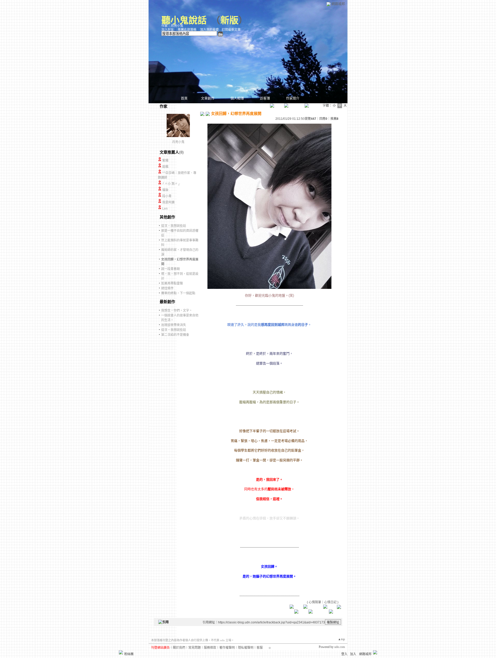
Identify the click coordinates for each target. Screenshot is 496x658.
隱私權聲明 (245, 647)
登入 (344, 654)
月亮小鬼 (178, 142)
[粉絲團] (121, 652)
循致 (165, 190)
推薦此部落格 (187, 29)
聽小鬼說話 (184, 20)
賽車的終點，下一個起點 (178, 293)
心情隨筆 (315, 602)
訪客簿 (265, 98)
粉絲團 (129, 654)
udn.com (339, 647)
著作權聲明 (227, 647)
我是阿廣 (168, 202)
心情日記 (330, 602)
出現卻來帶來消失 (173, 325)
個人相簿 (237, 98)
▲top (341, 639)
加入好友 (167, 29)
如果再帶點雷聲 (172, 283)
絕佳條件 (167, 288)
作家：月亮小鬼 (172, 26)
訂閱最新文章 (231, 29)
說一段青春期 (170, 269)
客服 (260, 647)
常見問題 (194, 647)
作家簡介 (292, 98)
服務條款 (210, 647)
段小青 (167, 196)
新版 (229, 20)
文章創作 (207, 98)
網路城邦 (338, 4)
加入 (353, 654)
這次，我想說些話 (173, 226)
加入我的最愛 (209, 29)
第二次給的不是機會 (175, 335)
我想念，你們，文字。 (176, 310)
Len (165, 208)
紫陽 (165, 160)
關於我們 (179, 647)
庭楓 (165, 167)
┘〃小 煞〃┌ (171, 184)
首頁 (184, 98)
